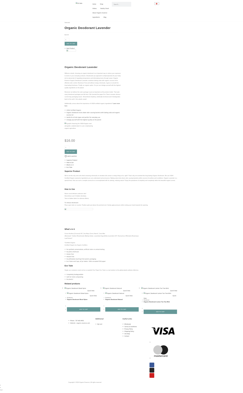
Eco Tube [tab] (69, 167)
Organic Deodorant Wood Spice (77, 299)
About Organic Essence (99, 13)
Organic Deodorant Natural (114, 299)
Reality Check (104, 8)
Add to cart (71, 43)
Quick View (90, 291)
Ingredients (96, 17)
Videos (94, 8)
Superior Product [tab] (71, 160)
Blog (105, 17)
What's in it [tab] (70, 165)
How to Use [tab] (70, 162)
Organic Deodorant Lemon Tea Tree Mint (157, 302)
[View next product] (75, 48)
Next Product (70, 48)
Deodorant (70, 297)
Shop (101, 4)
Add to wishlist (72, 156)
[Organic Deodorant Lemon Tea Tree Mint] (71, 54)
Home (94, 4)
